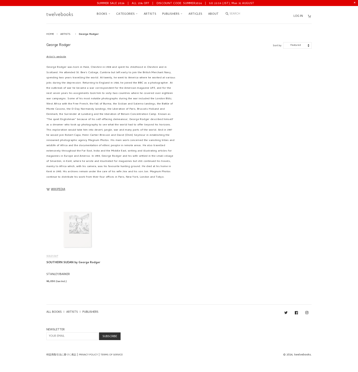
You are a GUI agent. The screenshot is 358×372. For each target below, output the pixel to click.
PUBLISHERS (171, 14)
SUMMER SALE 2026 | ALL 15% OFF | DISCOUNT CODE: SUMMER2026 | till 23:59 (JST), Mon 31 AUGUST (175, 3)
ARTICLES (195, 14)
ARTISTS (150, 14)
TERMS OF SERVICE (111, 355)
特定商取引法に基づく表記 (61, 355)
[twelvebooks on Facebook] (296, 313)
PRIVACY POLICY (88, 355)
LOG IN (298, 16)
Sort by (277, 46)
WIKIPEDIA (58, 189)
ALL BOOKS (54, 312)
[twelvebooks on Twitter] (286, 313)
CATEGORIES (126, 14)
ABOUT (213, 14)
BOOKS (102, 14)
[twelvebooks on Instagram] (306, 313)
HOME (50, 34)
